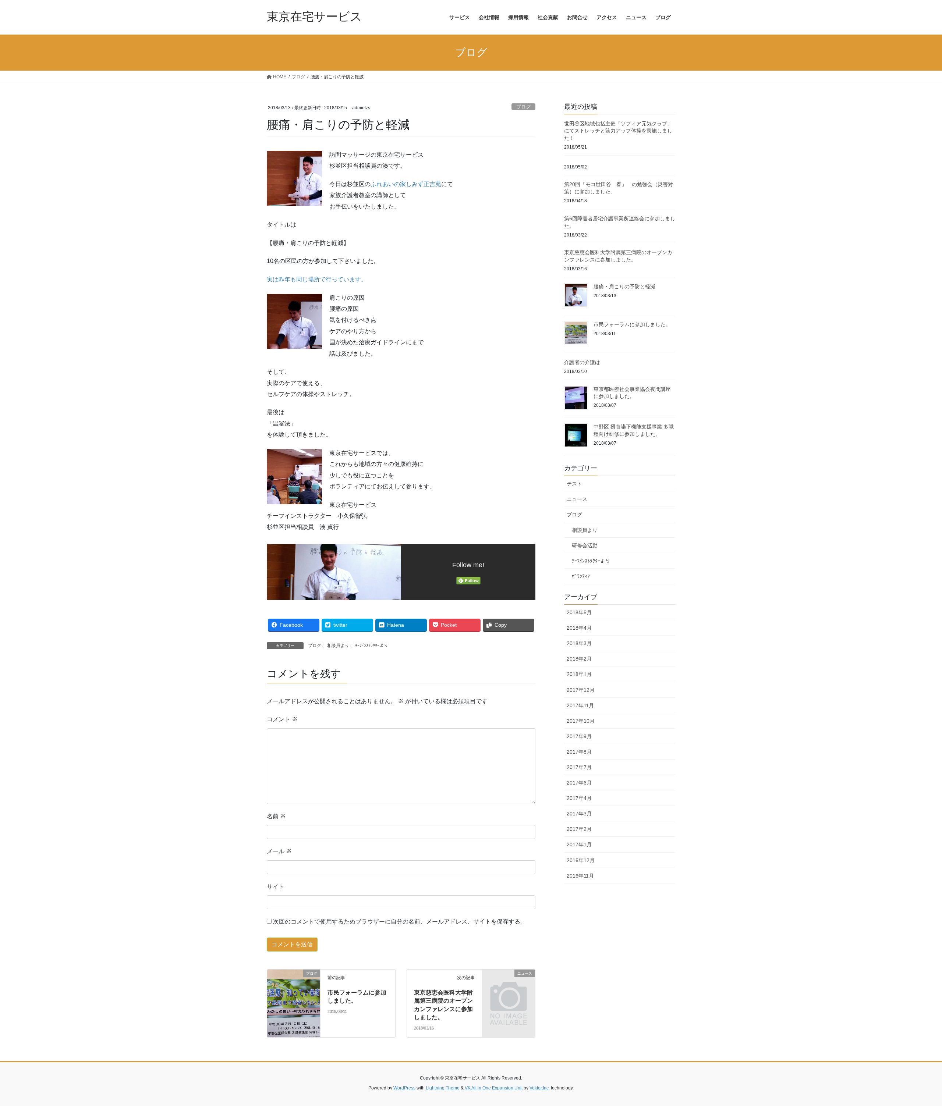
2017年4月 (579, 798)
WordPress (404, 1088)
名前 (276, 816)
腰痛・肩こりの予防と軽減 (624, 286)
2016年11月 (580, 876)
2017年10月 (581, 721)
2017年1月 (579, 844)
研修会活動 (585, 545)
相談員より (338, 645)
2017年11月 (580, 705)
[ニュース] (508, 985)
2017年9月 (579, 736)
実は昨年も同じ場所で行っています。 (317, 279)
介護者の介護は (582, 362)
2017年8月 (579, 752)
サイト (275, 886)
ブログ (523, 107)
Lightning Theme (443, 1088)
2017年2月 (579, 829)
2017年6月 (579, 783)
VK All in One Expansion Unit (494, 1088)
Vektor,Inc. (540, 1088)
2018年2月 (579, 659)
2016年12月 (581, 860)
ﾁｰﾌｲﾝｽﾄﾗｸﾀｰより (371, 645)
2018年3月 (579, 643)
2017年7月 (579, 767)
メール (279, 851)
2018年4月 (579, 628)
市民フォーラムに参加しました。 (632, 324)
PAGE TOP (915, 1066)
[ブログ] (293, 987)
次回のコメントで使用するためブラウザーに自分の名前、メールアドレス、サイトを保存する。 (399, 921)
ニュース (577, 499)
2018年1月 (579, 674)
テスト (574, 484)
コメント (282, 719)
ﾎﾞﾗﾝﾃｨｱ (581, 576)
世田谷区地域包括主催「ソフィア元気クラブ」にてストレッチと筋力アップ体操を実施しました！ (618, 131)
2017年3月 (579, 814)
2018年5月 (579, 612)
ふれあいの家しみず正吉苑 (406, 184)
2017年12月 (581, 690)
